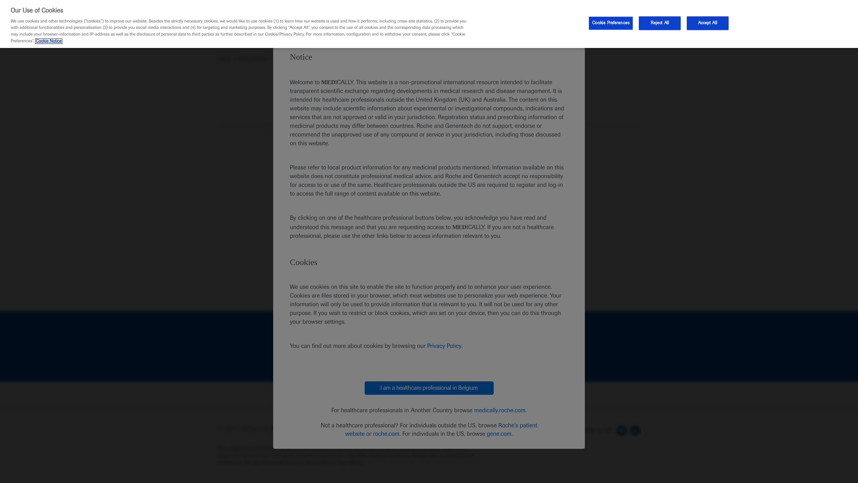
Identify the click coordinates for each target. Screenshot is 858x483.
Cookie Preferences (610, 23)
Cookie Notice (49, 41)
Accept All (707, 23)
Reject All (660, 23)
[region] (429, 24)
